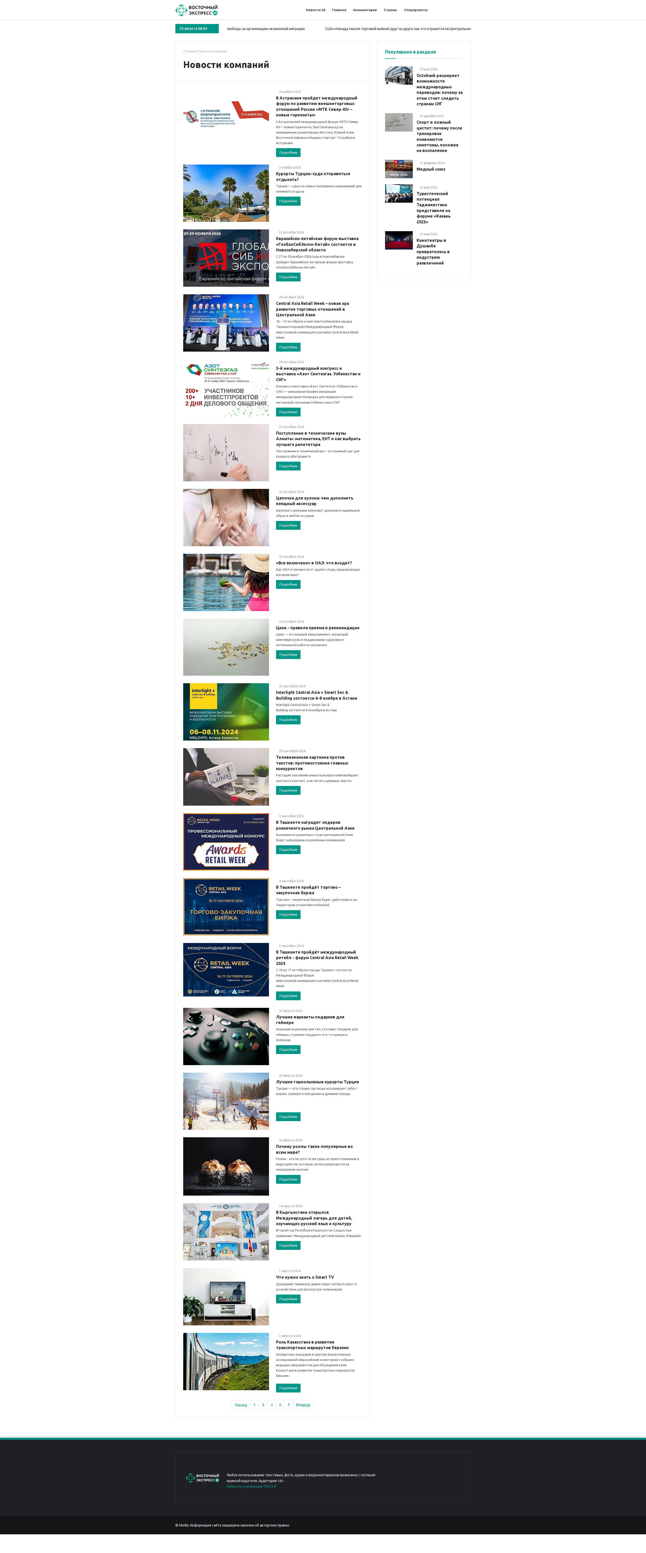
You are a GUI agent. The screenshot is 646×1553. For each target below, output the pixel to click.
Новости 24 (315, 10)
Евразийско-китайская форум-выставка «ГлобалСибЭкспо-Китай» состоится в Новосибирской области (317, 244)
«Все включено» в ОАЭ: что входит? (314, 563)
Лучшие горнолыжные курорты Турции (317, 1082)
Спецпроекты (416, 10)
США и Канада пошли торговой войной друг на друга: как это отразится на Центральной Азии (344, 29)
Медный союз (431, 169)
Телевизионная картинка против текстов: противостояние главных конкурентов (312, 763)
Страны (390, 10)
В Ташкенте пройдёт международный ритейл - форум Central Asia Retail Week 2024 (317, 958)
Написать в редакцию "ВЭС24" (252, 1486)
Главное (339, 10)
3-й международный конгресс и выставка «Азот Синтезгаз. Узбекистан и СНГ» (318, 374)
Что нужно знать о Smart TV (305, 1277)
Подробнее (288, 152)
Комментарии (365, 10)
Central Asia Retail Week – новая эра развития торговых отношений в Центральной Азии (312, 309)
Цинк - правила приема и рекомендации (318, 627)
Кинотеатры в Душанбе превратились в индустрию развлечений (433, 251)
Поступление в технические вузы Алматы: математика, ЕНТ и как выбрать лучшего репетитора (318, 439)
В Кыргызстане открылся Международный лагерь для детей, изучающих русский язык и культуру (314, 1218)
